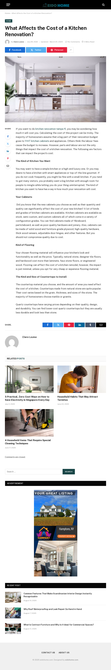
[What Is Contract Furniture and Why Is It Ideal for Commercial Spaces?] (13, 628)
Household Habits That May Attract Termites (77, 398)
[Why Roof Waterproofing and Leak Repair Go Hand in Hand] (13, 612)
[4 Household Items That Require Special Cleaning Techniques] (29, 422)
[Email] (8, 166)
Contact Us (48, 653)
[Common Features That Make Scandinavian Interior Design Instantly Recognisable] (13, 597)
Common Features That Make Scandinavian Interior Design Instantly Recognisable (58, 595)
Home (7, 13)
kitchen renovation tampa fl (50, 128)
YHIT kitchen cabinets (37, 141)
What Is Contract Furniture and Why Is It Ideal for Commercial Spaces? (59, 625)
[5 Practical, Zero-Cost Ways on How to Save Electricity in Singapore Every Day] (29, 379)
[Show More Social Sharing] (71, 50)
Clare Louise (19, 42)
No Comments (74, 42)
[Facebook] (8, 136)
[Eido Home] (55, 4)
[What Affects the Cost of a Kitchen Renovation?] (55, 89)
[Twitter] (8, 144)
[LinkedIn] (8, 151)
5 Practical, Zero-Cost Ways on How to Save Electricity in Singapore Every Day (27, 398)
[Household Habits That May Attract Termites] (81, 379)
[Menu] (8, 4)
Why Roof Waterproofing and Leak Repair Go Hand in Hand (53, 609)
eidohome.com (71, 660)
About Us (64, 653)
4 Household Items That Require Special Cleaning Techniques (28, 442)
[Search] (103, 4)
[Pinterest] (8, 158)
